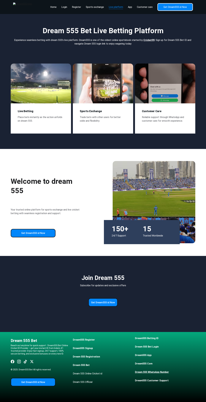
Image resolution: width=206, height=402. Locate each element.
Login (64, 7)
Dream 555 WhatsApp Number (152, 372)
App (130, 7)
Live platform (116, 7)
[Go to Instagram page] (19, 361)
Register (76, 7)
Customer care (145, 7)
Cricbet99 (149, 40)
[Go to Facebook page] (12, 361)
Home (53, 7)
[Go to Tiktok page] (25, 361)
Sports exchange (95, 7)
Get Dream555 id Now (175, 7)
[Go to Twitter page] (32, 361)
